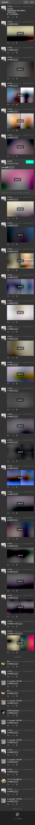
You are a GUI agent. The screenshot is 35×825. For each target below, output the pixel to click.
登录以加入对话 (18, 808)
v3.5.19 (15, 818)
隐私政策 (20, 818)
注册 (32, 2)
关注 (29, 162)
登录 (26, 2)
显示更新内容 (17, 657)
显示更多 (16, 24)
